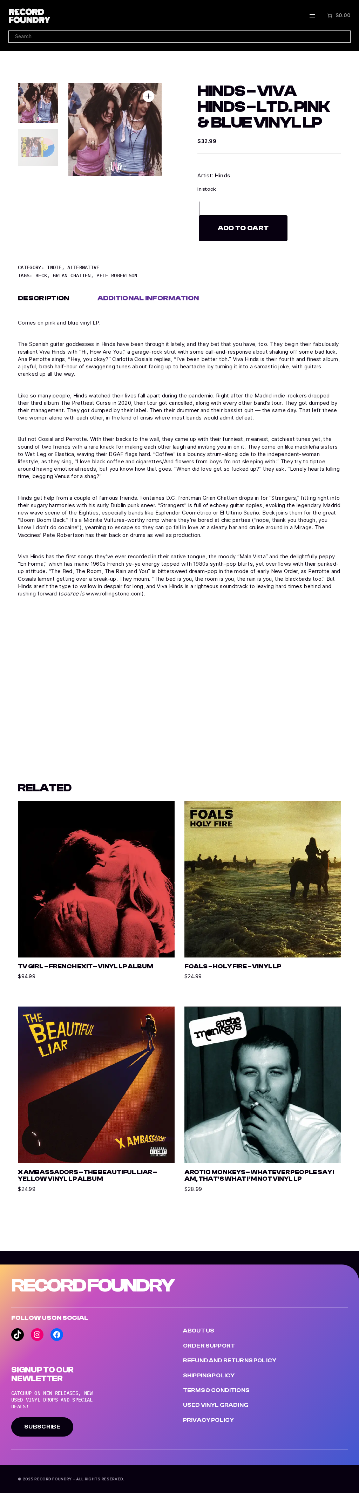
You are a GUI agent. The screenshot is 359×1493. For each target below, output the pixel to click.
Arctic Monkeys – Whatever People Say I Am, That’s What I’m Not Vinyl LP (259, 1175)
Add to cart (243, 228)
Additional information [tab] (148, 298)
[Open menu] (312, 16)
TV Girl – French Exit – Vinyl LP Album (85, 966)
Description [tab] (43, 298)
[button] (148, 96)
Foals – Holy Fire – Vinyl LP (233, 966)
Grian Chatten (72, 275)
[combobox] (179, 36)
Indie (54, 267)
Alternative (83, 267)
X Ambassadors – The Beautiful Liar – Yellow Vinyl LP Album (87, 1175)
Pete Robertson (116, 275)
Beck (41, 275)
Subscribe (42, 1427)
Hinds (222, 175)
